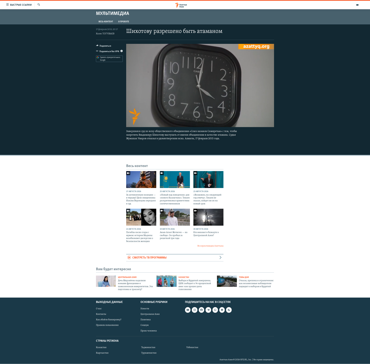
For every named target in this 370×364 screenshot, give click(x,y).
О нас (99, 309)
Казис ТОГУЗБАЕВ (105, 34)
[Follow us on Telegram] (208, 310)
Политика (145, 320)
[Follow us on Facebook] (201, 310)
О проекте (123, 22)
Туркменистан (149, 353)
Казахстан (183, 277)
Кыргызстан (102, 353)
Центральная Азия (127, 277)
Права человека (148, 331)
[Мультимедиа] (357, 5)
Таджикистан (148, 347)
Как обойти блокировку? (108, 320)
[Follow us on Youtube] (187, 310)
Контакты (101, 314)
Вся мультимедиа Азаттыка (210, 246)
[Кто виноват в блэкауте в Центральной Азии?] (208, 217)
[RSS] (229, 310)
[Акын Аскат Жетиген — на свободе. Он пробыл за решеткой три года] (175, 217)
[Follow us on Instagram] (194, 310)
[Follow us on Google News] (222, 310)
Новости (144, 309)
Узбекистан (192, 347)
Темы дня (244, 277)
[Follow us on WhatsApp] (215, 310)
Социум (144, 325)
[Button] (103, 46)
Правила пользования (107, 325)
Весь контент (106, 22)
